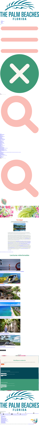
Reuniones (2, 23)
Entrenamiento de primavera (3, 149)
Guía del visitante (2, 154)
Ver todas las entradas (3, 350)
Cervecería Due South (21, 245)
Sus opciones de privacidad (4, 420)
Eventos (2, 22)
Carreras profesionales (3, 416)
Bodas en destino (2, 153)
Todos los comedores (2, 143)
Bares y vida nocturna (2, 145)
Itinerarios (1, 151)
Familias (1, 135)
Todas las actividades (2, 134)
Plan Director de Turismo (3, 418)
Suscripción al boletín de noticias (3, 155)
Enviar (1, 387)
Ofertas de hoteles (2, 142)
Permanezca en (2, 21)
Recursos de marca (3, 421)
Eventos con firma (2, 148)
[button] (19, 59)
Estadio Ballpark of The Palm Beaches (20, 241)
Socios (1, 417)
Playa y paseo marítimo (2, 139)
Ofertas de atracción (2, 150)
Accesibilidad (1, 157)
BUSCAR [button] (3, 364)
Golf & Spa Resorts (2, 140)
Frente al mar (1, 144)
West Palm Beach (27, 238)
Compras (1, 137)
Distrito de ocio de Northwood (27, 241)
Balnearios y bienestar (2, 136)
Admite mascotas (2, 152)
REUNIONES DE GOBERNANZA (4, 419)
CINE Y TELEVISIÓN (3, 422)
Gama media (1, 141)
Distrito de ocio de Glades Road (24, 248)
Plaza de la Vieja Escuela (11, 247)
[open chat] (34, 421)
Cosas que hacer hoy (2, 147)
